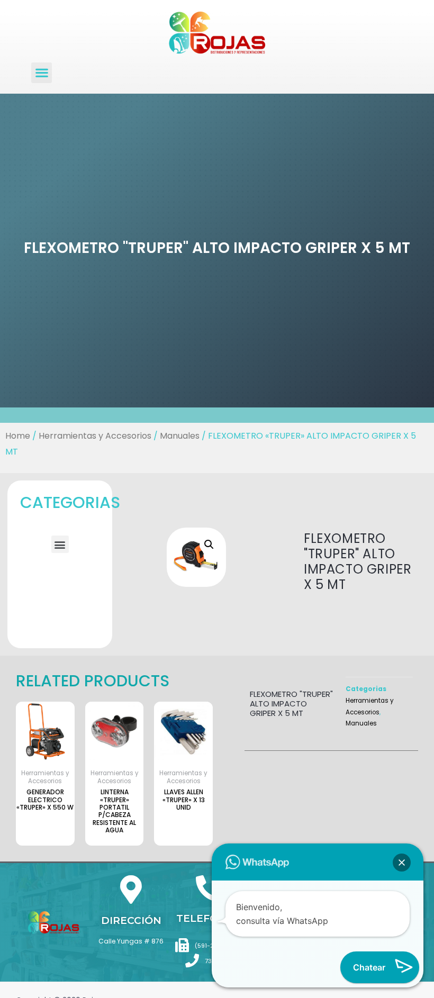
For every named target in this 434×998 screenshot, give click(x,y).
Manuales (180, 436)
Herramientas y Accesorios (95, 436)
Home (17, 436)
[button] (41, 72)
